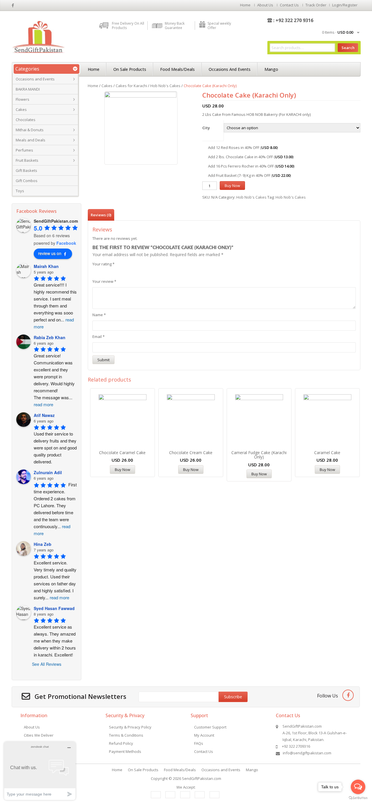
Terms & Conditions (126, 735)
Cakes (21, 109)
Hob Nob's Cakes (165, 85)
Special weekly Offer (219, 25)
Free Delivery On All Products (128, 25)
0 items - (337, 32)
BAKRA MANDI (28, 89)
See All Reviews (46, 664)
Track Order (315, 5)
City (206, 127)
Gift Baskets (26, 170)
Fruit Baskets (27, 160)
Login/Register (344, 5)
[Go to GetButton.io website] (358, 798)
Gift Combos (26, 180)
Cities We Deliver (38, 735)
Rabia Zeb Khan (49, 337)
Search (348, 47)
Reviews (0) (101, 214)
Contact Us (289, 5)
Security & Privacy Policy (130, 727)
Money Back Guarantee (175, 25)
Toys (20, 190)
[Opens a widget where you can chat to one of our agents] (40, 771)
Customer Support (210, 727)
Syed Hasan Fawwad (54, 608)
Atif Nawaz (44, 415)
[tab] (101, 215)
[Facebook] (348, 695)
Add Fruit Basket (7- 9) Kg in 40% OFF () (249, 175)
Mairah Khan (46, 266)
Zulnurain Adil (48, 472)
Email (98, 336)
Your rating (103, 264)
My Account (204, 735)
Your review (104, 281)
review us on (49, 253)
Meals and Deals (30, 140)
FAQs (198, 743)
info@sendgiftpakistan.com (307, 753)
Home (245, 5)
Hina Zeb (42, 544)
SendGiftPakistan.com (201, 778)
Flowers (22, 99)
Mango (271, 69)
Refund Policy (121, 743)
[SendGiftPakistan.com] (38, 36)
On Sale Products (129, 69)
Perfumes (24, 150)
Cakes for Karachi (131, 85)
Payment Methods (125, 751)
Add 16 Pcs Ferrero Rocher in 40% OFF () (251, 166)
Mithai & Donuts (30, 129)
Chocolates (25, 119)
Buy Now (232, 185)
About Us (265, 5)
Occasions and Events (35, 79)
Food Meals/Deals (177, 69)
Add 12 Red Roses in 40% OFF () (243, 147)
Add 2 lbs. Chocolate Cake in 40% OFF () (251, 156)
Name (99, 314)
